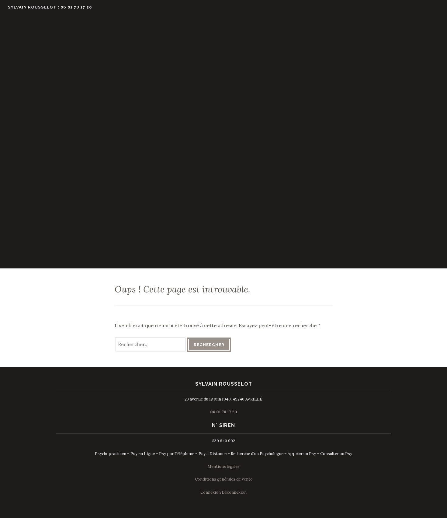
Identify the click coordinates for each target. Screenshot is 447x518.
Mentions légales (223, 466)
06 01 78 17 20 (223, 412)
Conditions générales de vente (223, 479)
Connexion (210, 492)
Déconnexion (234, 492)
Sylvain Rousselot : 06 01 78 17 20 (50, 7)
